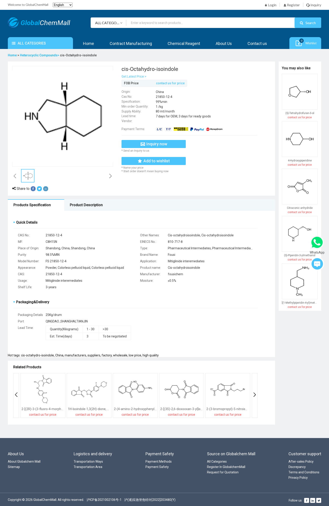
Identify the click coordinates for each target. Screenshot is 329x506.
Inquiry (315, 5)
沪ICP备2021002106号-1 (104, 500)
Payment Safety (157, 467)
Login (271, 5)
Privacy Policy (298, 477)
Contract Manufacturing (131, 43)
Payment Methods (158, 461)
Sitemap (14, 467)
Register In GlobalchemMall (226, 467)
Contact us (257, 43)
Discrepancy (297, 467)
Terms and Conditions (303, 472)
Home (88, 43)
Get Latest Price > (134, 76)
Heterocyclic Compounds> (40, 55)
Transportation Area (88, 467)
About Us (224, 43)
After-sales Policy (301, 461)
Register (293, 5)
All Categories (217, 461)
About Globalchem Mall (24, 461)
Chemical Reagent (184, 43)
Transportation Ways (88, 461)
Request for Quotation (223, 472)
